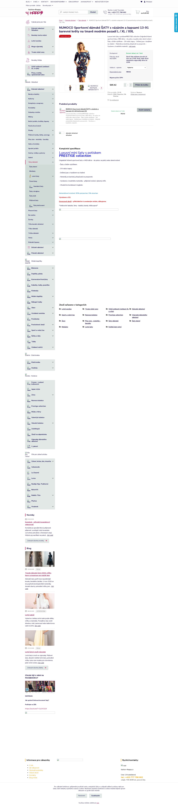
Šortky (30, 220)
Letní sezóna (36, 41)
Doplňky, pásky (37, 274)
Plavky (30, 130)
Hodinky (34, 368)
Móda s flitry (36, 412)
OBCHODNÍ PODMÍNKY (57, 2)
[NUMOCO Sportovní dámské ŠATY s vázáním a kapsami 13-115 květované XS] (62, 111)
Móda (38, 569)
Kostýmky (31, 108)
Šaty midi (32, 196)
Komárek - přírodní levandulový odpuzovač (37, 523)
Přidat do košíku (141, 85)
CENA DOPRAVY (74, 2)
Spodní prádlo (33, 148)
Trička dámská (33, 233)
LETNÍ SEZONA (41, 611)
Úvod (60, 20)
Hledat (93, 12)
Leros (33, 478)
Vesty (30, 238)
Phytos (34, 501)
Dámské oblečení (37, 89)
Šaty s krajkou (34, 191)
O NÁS (35, 2)
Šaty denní (33, 167)
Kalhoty (31, 99)
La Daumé (35, 473)
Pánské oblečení (37, 253)
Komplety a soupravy (35, 103)
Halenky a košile (34, 112)
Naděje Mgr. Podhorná (39, 484)
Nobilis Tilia (35, 495)
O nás (31, 765)
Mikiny (30, 117)
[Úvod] (41, 12)
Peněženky (35, 319)
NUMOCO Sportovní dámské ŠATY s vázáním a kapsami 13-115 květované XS (82, 110)
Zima (33, 395)
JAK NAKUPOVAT (86, 2)
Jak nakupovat (34, 768)
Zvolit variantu (144, 110)
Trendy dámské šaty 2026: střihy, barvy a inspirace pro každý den (38, 574)
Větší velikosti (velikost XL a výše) (40, 67)
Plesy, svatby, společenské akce (37, 74)
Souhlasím (95, 796)
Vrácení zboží (33, 773)
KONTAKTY (44, 2)
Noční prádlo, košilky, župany (38, 121)
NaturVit (34, 490)
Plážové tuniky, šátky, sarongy (39, 135)
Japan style (35, 389)
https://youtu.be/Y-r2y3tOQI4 (36, 709)
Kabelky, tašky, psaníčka (40, 285)
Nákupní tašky (36, 302)
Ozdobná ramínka (38, 313)
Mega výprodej (37, 47)
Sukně (30, 158)
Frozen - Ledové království (37, 383)
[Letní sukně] (39, 601)
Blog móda (33, 778)
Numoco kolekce (37, 400)
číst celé (50, 535)
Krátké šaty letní (115, 327)
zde (98, 803)
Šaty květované (38, 205)
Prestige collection (38, 406)
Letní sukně (29, 615)
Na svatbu (31, 215)
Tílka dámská (33, 229)
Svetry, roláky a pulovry (36, 153)
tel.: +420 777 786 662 (117, 12)
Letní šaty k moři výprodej (35, 652)
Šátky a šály (35, 336)
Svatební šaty (38, 186)
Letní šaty (35, 176)
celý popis (132, 46)
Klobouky (34, 291)
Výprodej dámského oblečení (38, 440)
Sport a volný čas (37, 330)
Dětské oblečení (37, 247)
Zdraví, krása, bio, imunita (41, 461)
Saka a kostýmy (33, 144)
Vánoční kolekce (37, 423)
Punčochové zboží (34, 126)
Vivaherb (34, 507)
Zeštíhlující (35, 429)
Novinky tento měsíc (39, 35)
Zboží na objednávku (39, 434)
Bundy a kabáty (33, 94)
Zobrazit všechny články (35, 668)
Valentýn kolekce (37, 417)
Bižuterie (34, 268)
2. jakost (34, 446)
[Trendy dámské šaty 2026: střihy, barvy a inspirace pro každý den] (39, 559)
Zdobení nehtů (37, 347)
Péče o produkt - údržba (33, 5)
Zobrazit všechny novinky (35, 541)
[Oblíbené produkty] (141, 4)
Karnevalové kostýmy (39, 279)
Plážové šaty (33, 200)
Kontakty (32, 775)
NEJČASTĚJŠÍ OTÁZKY (102, 2)
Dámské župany (33, 242)
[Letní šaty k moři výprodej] (39, 638)
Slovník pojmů (47, 5)
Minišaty (32, 171)
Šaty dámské (33, 162)
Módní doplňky (36, 296)
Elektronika (35, 362)
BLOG (28, 2)
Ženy (63, 321)
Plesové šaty (32, 211)
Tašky (33, 342)
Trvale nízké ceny (37, 52)
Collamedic (35, 467)
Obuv (33, 308)
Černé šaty (33, 181)
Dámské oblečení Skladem (37, 29)
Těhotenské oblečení (35, 224)
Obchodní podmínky (36, 770)
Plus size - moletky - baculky (38, 139)
